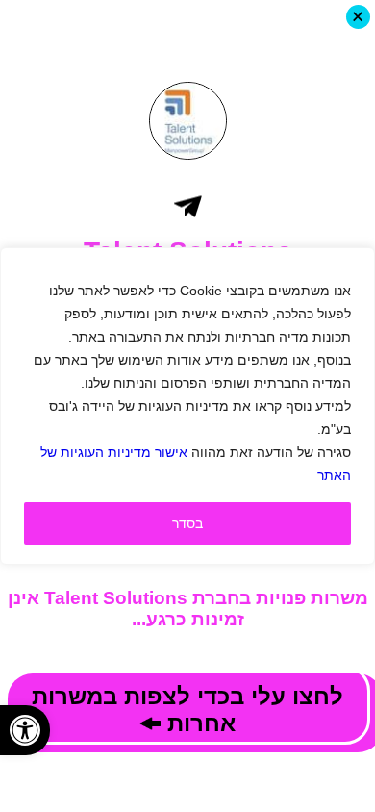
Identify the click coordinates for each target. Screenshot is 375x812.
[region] (187, 406)
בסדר (187, 523)
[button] (25, 730)
